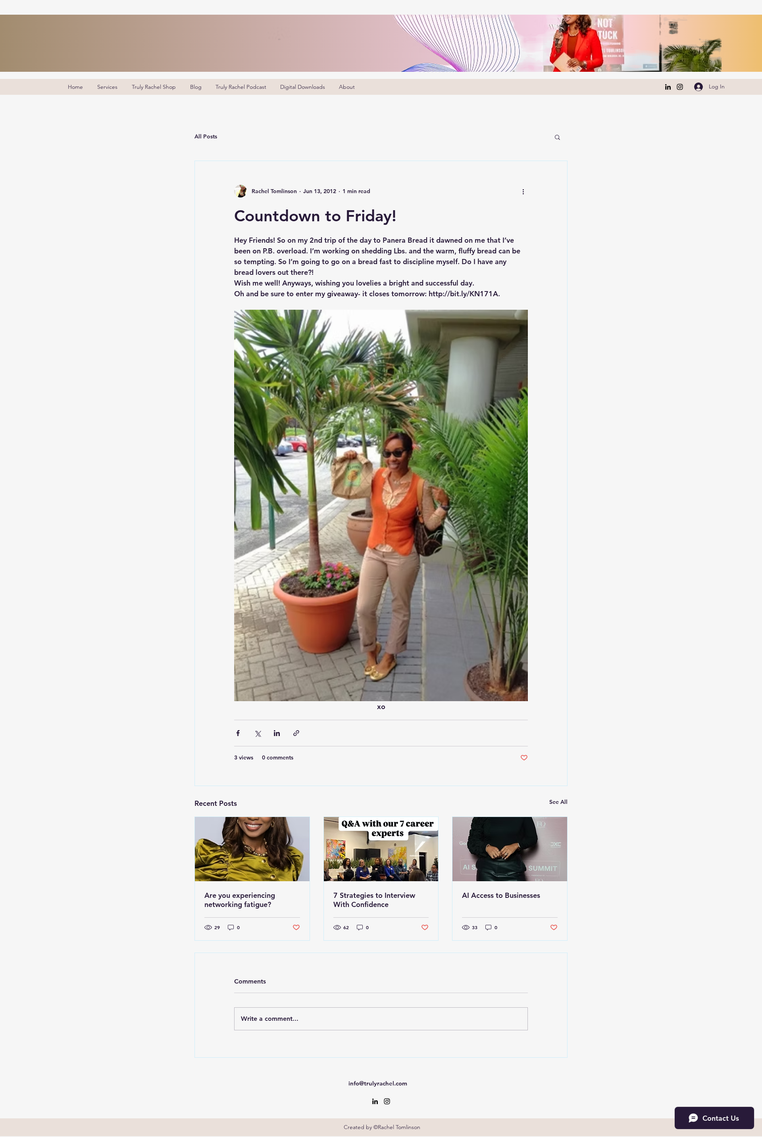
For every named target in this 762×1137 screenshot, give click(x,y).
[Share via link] (296, 733)
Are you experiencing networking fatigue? (239, 900)
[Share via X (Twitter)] (257, 733)
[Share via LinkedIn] (277, 733)
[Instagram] (680, 87)
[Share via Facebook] (238, 733)
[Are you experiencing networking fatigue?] (252, 849)
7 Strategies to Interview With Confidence (374, 900)
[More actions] (523, 191)
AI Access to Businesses (501, 895)
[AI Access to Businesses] (509, 849)
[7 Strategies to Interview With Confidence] (381, 849)
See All (558, 801)
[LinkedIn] (668, 87)
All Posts (205, 136)
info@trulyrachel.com (377, 1083)
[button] (557, 137)
